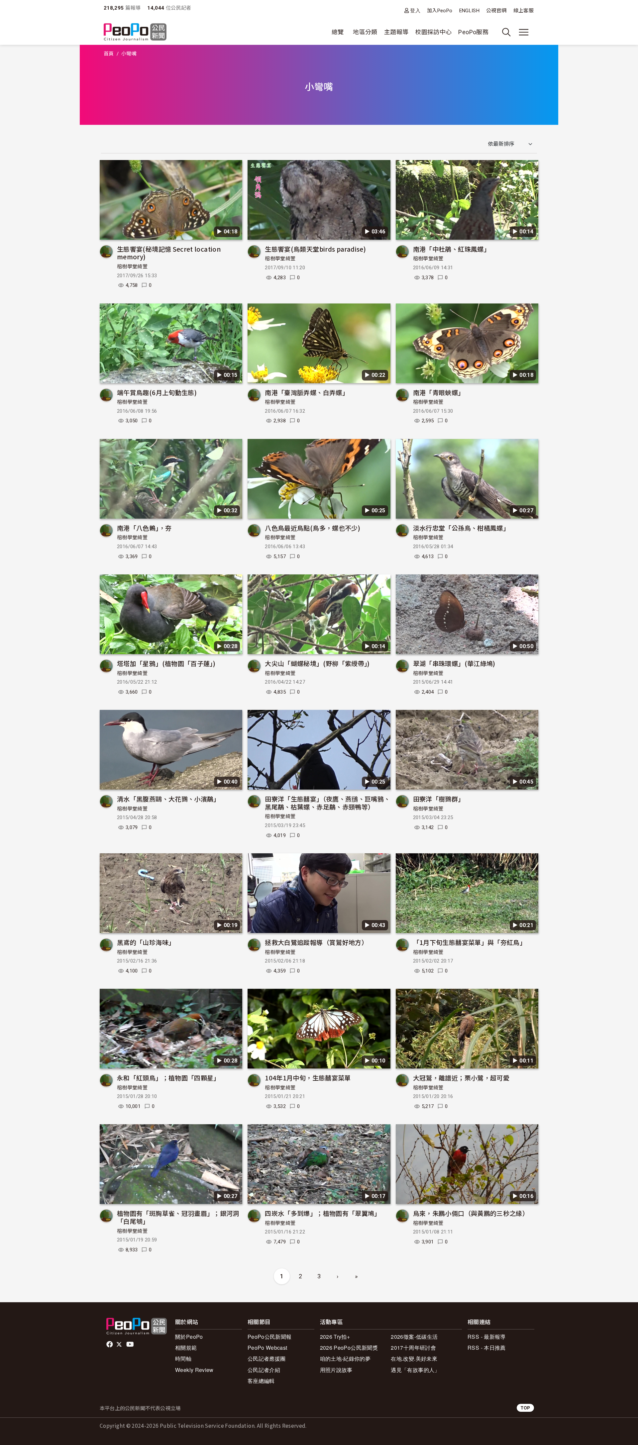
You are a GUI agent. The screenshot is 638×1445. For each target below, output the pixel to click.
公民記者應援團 (267, 1358)
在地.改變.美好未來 (414, 1358)
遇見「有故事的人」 (415, 1370)
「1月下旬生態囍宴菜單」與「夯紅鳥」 (469, 942)
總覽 (338, 32)
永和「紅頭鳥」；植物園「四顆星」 (168, 1077)
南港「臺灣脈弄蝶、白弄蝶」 (307, 392)
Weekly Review (194, 1370)
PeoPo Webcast (267, 1347)
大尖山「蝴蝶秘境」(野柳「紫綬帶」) (317, 663)
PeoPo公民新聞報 (270, 1336)
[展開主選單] (523, 32)
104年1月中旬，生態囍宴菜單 (308, 1077)
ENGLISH (469, 11)
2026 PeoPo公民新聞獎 (349, 1347)
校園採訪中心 (433, 32)
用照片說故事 (336, 1370)
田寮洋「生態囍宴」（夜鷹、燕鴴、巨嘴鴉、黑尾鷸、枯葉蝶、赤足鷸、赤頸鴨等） (327, 802)
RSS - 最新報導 (487, 1336)
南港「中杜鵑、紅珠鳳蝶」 (451, 248)
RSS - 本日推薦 (487, 1347)
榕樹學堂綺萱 (132, 267)
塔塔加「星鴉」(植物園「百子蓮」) (166, 663)
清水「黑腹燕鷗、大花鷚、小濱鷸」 (168, 798)
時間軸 (183, 1358)
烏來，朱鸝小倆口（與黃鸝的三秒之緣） (471, 1213)
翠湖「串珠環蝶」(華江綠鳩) (454, 663)
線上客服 (523, 11)
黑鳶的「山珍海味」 (146, 942)
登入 (415, 10)
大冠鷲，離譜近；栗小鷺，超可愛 (461, 1077)
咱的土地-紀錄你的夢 (345, 1358)
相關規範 (186, 1347)
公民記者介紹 (264, 1370)
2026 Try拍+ (335, 1336)
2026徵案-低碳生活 (414, 1336)
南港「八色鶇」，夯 (144, 527)
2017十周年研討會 (413, 1347)
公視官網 (496, 11)
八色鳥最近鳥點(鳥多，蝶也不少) (312, 527)
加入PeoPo (440, 11)
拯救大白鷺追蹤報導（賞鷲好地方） (316, 942)
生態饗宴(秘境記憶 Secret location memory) (169, 252)
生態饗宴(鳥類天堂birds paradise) (315, 248)
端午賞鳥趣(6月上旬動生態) (157, 392)
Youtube (130, 1344)
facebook (110, 1344)
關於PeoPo (189, 1336)
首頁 (109, 54)
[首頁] (135, 32)
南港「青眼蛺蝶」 (439, 392)
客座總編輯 (261, 1381)
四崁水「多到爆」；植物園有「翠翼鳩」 (322, 1213)
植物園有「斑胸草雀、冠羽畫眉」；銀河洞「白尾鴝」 (178, 1217)
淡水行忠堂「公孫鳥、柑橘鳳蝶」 (461, 527)
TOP (525, 1407)
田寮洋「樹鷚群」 (439, 798)
